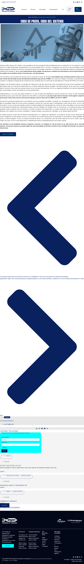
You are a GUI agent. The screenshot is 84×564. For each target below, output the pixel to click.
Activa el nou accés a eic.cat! (10, 465)
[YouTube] (77, 2)
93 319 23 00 (12, 2)
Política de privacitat (76, 559)
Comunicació (53, 9)
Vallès (43, 537)
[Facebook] (79, 2)
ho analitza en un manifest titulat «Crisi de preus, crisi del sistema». (22, 73)
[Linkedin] (73, 2)
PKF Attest (42, 558)
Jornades (8, 491)
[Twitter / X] (81, 2)
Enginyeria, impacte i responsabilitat (13, 485)
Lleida (43, 544)
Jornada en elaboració (8, 501)
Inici (29, 17)
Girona (44, 542)
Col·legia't (70, 9)
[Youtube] (42, 428)
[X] (47, 428)
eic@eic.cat (5, 2)
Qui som (24, 9)
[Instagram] (75, 2)
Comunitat (42, 9)
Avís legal (66, 559)
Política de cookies (77, 561)
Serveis (33, 9)
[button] (63, 9)
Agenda (56, 553)
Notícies (34, 17)
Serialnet (48, 558)
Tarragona (45, 546)
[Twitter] (81, 557)
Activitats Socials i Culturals (12, 475)
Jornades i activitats (26, 475)
